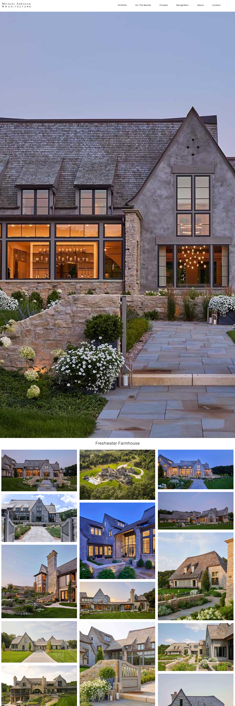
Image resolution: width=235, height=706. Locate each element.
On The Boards (143, 5)
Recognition (182, 5)
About (200, 5)
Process (164, 5)
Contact (216, 5)
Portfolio (122, 5)
